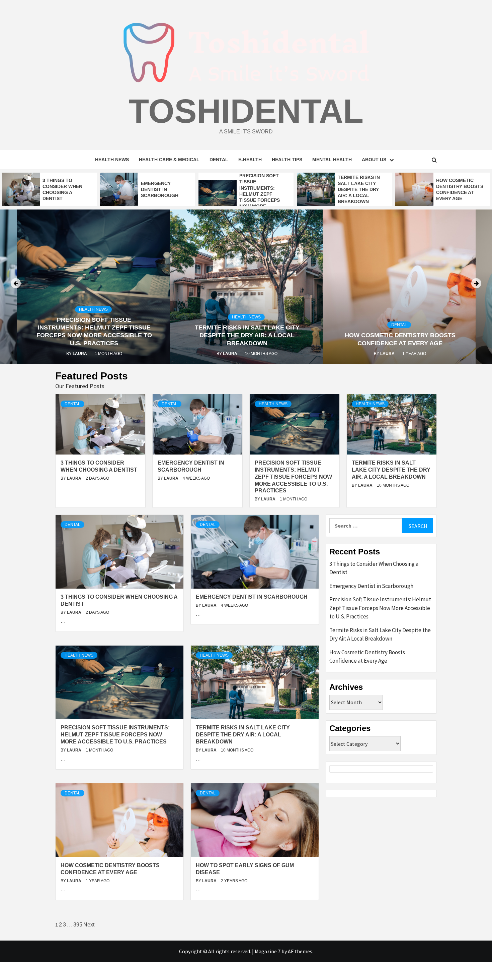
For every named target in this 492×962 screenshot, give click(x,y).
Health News (112, 159)
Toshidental (246, 111)
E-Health (250, 159)
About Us (374, 159)
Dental (219, 159)
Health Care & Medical (169, 159)
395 (77, 924)
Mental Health (332, 159)
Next (88, 924)
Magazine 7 (267, 951)
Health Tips (287, 159)
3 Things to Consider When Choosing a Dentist (373, 568)
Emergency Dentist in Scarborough (159, 189)
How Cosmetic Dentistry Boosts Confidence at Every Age (367, 657)
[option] (49, 189)
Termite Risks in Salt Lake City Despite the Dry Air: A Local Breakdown (359, 189)
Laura (112, 353)
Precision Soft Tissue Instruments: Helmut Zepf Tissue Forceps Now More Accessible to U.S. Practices (293, 476)
